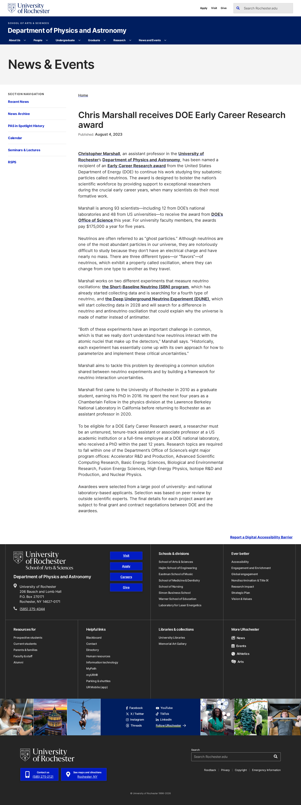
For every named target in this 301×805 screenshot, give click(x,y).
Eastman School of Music (176, 574)
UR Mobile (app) (97, 687)
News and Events (150, 40)
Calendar (15, 138)
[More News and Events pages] (165, 40)
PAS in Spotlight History (26, 126)
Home (83, 95)
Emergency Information (266, 770)
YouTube (166, 708)
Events (241, 646)
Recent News (18, 101)
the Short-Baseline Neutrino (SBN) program (145, 287)
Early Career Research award (137, 165)
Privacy (225, 770)
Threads (136, 725)
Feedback (210, 770)
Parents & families (25, 650)
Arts (240, 661)
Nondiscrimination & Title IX (250, 580)
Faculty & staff (23, 656)
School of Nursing (171, 587)
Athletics (243, 653)
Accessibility (240, 562)
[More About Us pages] (25, 40)
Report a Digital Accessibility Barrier (261, 537)
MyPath (91, 668)
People (38, 40)
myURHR (92, 675)
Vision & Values (241, 599)
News (241, 638)
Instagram (137, 720)
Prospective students (28, 638)
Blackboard (94, 638)
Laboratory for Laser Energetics (180, 605)
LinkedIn (166, 720)
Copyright (241, 770)
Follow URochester (168, 725)
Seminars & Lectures (24, 150)
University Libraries (172, 638)
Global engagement (244, 574)
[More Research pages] (130, 40)
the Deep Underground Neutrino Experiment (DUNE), (157, 299)
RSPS (12, 162)
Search (195, 750)
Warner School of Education (177, 599)
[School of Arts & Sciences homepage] (43, 560)
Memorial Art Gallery (172, 644)
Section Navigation (26, 94)
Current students (25, 644)
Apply (204, 8)
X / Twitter (137, 714)
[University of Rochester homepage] (28, 8)
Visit (214, 8)
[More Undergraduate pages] (79, 40)
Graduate (94, 40)
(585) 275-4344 (32, 608)
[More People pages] (47, 40)
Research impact (242, 587)
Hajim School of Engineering (178, 568)
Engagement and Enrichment (251, 568)
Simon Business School (174, 593)
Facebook (136, 708)
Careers (126, 577)
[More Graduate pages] (104, 40)
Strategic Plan (240, 593)
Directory (92, 650)
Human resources (98, 656)
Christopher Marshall (99, 153)
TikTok (164, 714)
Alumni (18, 662)
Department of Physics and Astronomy (67, 31)
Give (224, 8)
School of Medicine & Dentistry (179, 580)
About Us (14, 40)
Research (119, 40)
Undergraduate (65, 40)
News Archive (19, 113)
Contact (91, 644)
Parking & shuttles (98, 681)
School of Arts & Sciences (28, 23)
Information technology (102, 662)
